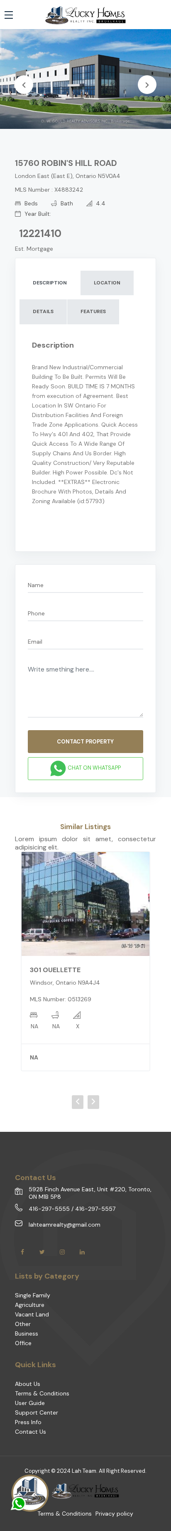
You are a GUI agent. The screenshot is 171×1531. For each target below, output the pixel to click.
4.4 (99, 203)
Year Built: (37, 213)
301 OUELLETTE (55, 970)
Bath (66, 203)
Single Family (32, 1295)
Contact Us (30, 1431)
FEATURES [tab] (93, 311)
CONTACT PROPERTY (85, 741)
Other (23, 1324)
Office (23, 1343)
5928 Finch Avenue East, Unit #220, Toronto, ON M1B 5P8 (90, 1192)
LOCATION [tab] (107, 282)
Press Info (28, 1422)
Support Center (36, 1412)
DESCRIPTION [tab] (50, 282)
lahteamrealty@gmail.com (64, 1224)
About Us (27, 1384)
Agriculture (29, 1305)
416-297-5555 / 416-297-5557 (72, 1208)
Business (26, 1333)
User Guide (30, 1403)
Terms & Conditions (42, 1393)
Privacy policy (114, 1513)
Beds (30, 203)
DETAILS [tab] (43, 311)
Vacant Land (32, 1314)
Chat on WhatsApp (93, 768)
